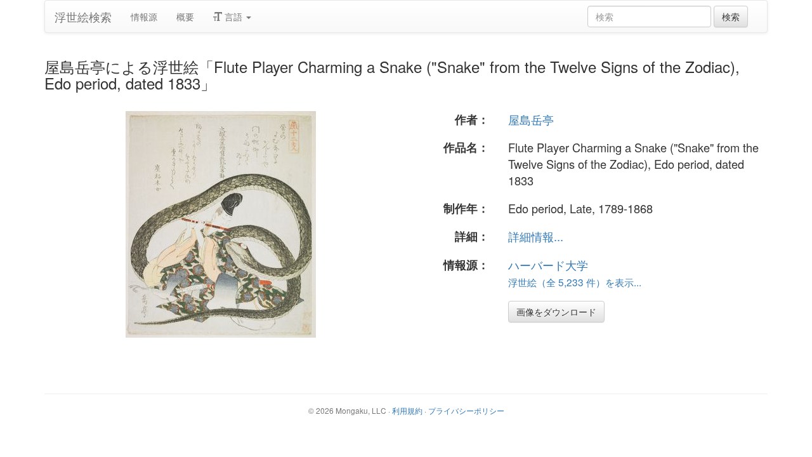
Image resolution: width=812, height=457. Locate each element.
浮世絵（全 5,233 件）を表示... (574, 282)
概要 (185, 16)
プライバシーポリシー (466, 410)
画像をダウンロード (556, 311)
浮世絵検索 (83, 16)
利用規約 (407, 410)
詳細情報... (535, 236)
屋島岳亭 (531, 119)
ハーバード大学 (548, 264)
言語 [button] (233, 16)
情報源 (144, 16)
